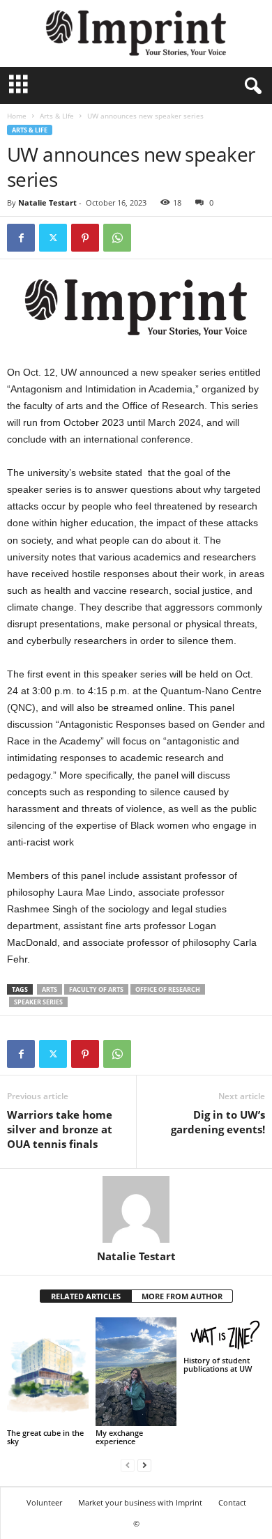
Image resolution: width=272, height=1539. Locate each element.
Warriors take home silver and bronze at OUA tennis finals (59, 1129)
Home (17, 116)
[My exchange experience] (136, 1371)
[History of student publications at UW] (224, 1335)
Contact (232, 1502)
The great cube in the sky (45, 1436)
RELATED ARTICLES (86, 1296)
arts (49, 989)
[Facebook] (21, 238)
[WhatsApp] (117, 238)
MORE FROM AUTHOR (182, 1296)
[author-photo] (136, 1209)
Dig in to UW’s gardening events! (218, 1122)
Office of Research (167, 989)
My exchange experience (119, 1436)
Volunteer (44, 1502)
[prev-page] (128, 1464)
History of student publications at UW (217, 1364)
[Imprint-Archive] (136, 33)
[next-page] (144, 1464)
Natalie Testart (47, 202)
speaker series (38, 1001)
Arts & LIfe (57, 116)
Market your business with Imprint (140, 1502)
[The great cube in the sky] (48, 1371)
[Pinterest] (85, 238)
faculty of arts (96, 989)
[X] (53, 238)
